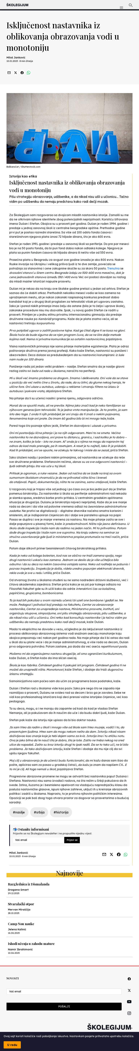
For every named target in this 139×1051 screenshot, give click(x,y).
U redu (12, 1045)
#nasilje (19, 812)
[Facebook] (129, 983)
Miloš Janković (16, 57)
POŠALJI (64, 1006)
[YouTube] (129, 1005)
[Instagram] (129, 1017)
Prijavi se (72, 840)
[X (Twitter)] (129, 994)
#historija (61, 812)
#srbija (39, 812)
